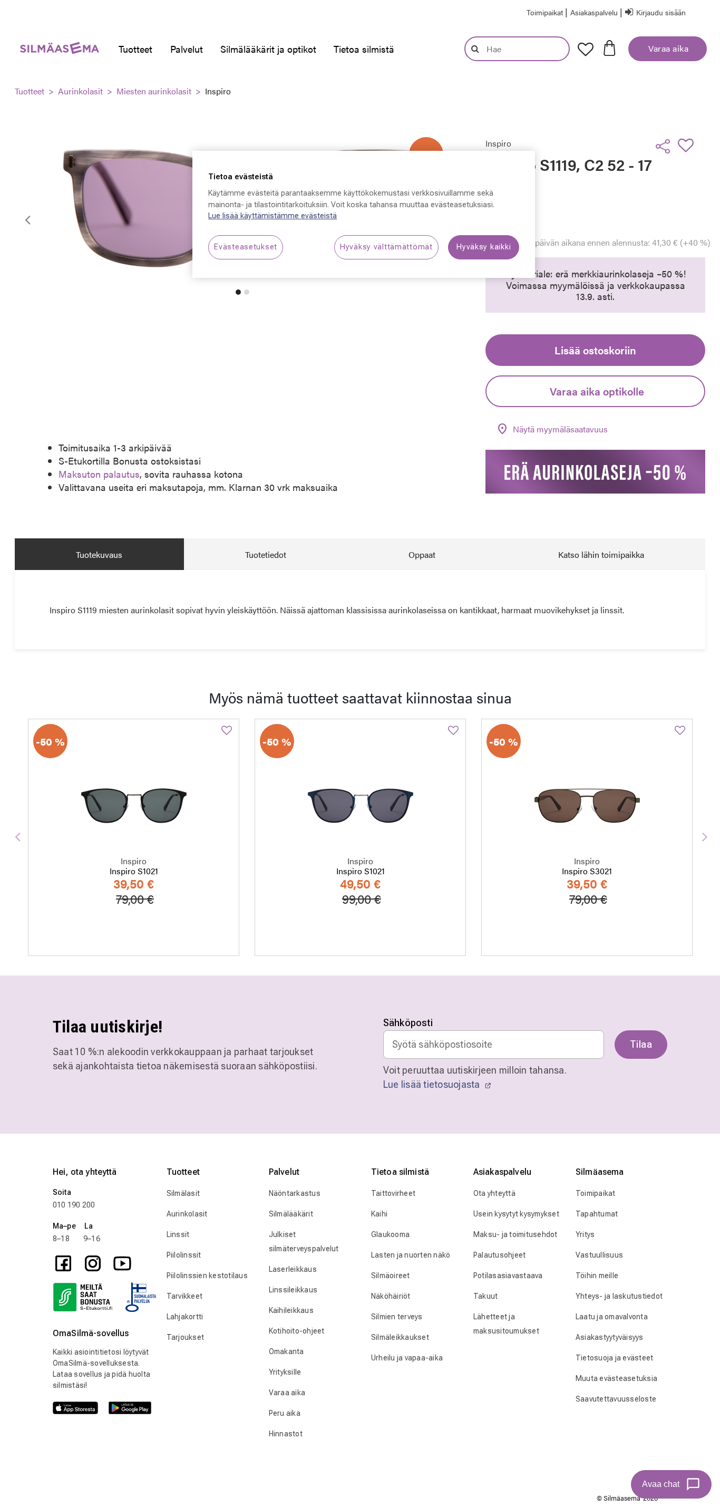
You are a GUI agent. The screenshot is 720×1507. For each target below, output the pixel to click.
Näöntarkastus (294, 1193)
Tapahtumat (597, 1214)
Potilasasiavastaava (508, 1275)
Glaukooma (390, 1234)
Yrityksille (285, 1372)
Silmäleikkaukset (400, 1337)
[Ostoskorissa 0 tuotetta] (609, 47)
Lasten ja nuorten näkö (411, 1255)
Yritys (585, 1234)
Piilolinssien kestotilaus (207, 1275)
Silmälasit (183, 1193)
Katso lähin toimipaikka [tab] (601, 554)
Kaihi (379, 1214)
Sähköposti (408, 1022)
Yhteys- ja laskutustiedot (619, 1296)
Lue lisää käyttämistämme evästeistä (272, 215)
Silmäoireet (390, 1275)
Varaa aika (667, 48)
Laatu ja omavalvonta (612, 1316)
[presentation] (135, 49)
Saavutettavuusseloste (616, 1399)
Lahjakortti (185, 1316)
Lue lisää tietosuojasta (432, 1084)
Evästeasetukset (245, 247)
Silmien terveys (397, 1316)
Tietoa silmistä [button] (364, 48)
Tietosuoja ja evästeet (615, 1358)
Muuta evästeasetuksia (616, 1378)
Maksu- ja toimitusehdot (515, 1234)
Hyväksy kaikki (483, 247)
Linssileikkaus (293, 1290)
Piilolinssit (184, 1255)
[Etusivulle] (54, 50)
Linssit (178, 1234)
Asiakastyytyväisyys (610, 1337)
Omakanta (286, 1351)
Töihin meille (597, 1275)
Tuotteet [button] (135, 48)
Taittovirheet (393, 1193)
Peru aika (284, 1413)
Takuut (485, 1296)
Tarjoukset (186, 1337)
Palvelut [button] (186, 48)
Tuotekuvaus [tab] (99, 554)
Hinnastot (286, 1433)
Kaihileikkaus (291, 1310)
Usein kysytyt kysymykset (516, 1214)
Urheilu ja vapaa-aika (407, 1358)
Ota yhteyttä (494, 1193)
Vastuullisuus (599, 1255)
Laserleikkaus (293, 1269)
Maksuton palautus (99, 473)
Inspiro (218, 91)
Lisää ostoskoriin (595, 350)
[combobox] (517, 48)
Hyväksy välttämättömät (386, 247)
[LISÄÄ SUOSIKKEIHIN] (689, 145)
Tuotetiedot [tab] (265, 554)
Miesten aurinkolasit (153, 91)
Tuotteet (29, 91)
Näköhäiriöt (391, 1296)
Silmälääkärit (291, 1214)
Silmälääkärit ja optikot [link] (268, 48)
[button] (595, 12)
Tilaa (641, 1044)
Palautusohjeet (499, 1255)
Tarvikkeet (185, 1296)
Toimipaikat (596, 1193)
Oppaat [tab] (421, 554)
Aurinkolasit (80, 91)
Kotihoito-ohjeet (297, 1331)
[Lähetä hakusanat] (475, 48)
